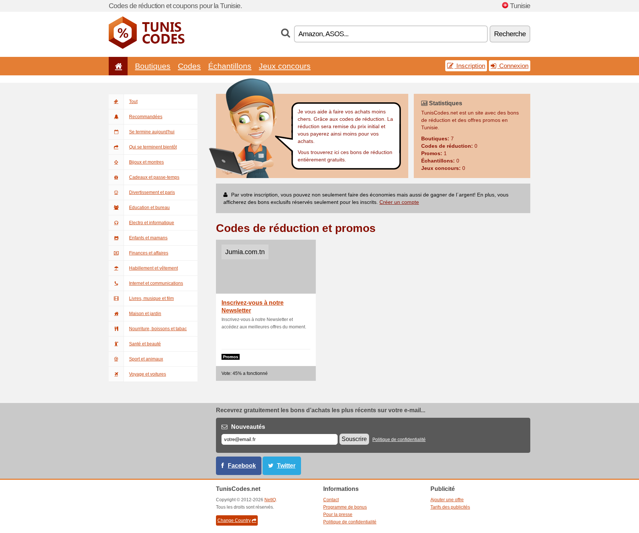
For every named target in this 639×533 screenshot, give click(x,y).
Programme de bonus (345, 507)
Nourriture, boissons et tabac (158, 328)
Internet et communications (156, 283)
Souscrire (354, 439)
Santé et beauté (145, 343)
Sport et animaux (146, 359)
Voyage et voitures (147, 374)
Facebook (242, 465)
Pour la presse (337, 514)
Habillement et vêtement (153, 268)
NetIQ (270, 499)
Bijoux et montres (146, 162)
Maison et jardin (145, 313)
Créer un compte (399, 202)
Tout (133, 101)
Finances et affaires (148, 253)
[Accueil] (117, 66)
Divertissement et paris (152, 192)
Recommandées (145, 116)
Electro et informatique (151, 222)
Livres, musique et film (151, 298)
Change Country (234, 520)
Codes (189, 66)
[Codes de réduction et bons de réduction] (147, 47)
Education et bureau (149, 207)
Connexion (512, 65)
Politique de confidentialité (399, 439)
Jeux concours (285, 66)
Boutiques (152, 66)
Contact (331, 499)
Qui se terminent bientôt (153, 147)
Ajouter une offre (447, 499)
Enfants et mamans (148, 237)
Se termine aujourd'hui (152, 131)
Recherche (510, 34)
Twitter (286, 465)
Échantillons (229, 66)
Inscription (469, 65)
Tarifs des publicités (450, 507)
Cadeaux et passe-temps (154, 177)
